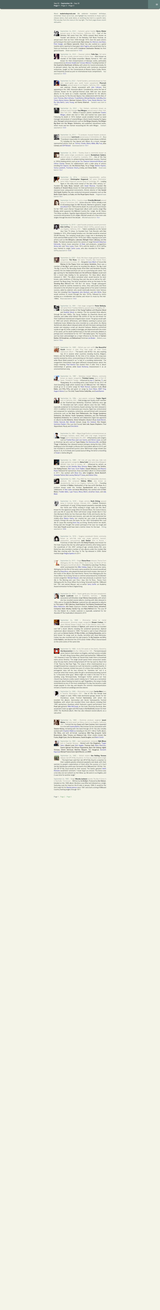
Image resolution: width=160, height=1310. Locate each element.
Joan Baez (102, 42)
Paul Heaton (71, 364)
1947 (61, 170)
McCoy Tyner (86, 100)
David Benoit (101, 420)
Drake (58, 453)
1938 (69, 250)
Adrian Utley (93, 475)
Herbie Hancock (59, 422)
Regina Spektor (69, 553)
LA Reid (82, 244)
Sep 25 (76, 3)
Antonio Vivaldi (71, 63)
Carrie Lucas (75, 248)
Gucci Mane (93, 389)
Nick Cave (71, 468)
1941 (61, 196)
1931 (86, 145)
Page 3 (71, 5)
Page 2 (64, 5)
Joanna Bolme (75, 726)
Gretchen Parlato (60, 424)
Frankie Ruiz (70, 440)
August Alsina (59, 391)
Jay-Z (92, 380)
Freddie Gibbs (63, 491)
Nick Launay (70, 475)
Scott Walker (80, 468)
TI (102, 380)
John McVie (98, 292)
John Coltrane (96, 87)
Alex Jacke (68, 489)
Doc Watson (94, 42)
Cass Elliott (92, 262)
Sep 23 (56, 3)
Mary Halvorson (59, 606)
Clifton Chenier (59, 163)
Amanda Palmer (59, 475)
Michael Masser (73, 578)
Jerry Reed (63, 206)
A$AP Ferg (102, 389)
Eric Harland (91, 422)
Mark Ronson (85, 387)
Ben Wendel (70, 422)
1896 (64, 529)
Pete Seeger (58, 44)
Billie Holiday (82, 567)
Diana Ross (64, 571)
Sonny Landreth (59, 168)
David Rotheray (82, 366)
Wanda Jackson (71, 787)
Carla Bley (99, 98)
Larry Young (69, 102)
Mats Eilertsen (100, 745)
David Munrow (90, 186)
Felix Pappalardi (73, 292)
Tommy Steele (80, 143)
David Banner (99, 391)
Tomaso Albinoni (85, 63)
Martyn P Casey (79, 475)
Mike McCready (73, 706)
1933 (64, 73)
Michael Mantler (89, 98)
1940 (56, 104)
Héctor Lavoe (95, 440)
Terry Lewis (69, 246)
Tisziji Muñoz (79, 98)
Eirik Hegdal (79, 745)
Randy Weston (97, 100)
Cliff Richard (66, 145)
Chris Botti (74, 426)
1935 (80, 50)
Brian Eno (78, 473)
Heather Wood (69, 312)
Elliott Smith (99, 737)
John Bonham (84, 292)
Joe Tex (80, 161)
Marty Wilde (91, 143)
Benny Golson (64, 100)
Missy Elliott (83, 491)
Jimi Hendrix (72, 466)
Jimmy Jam (57, 246)
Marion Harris (69, 518)
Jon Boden (91, 338)
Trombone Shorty (72, 168)
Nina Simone (82, 466)
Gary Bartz (61, 102)
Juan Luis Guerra (81, 440)
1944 (61, 340)
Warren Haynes (100, 165)
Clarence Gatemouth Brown (93, 161)
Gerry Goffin (92, 584)
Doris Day (76, 522)
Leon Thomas (59, 98)
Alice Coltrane (69, 98)
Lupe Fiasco (73, 491)
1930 (64, 127)
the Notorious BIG (92, 442)
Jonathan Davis (93, 491)
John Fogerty (84, 46)
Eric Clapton (64, 165)
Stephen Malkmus (69, 731)
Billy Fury (99, 143)
